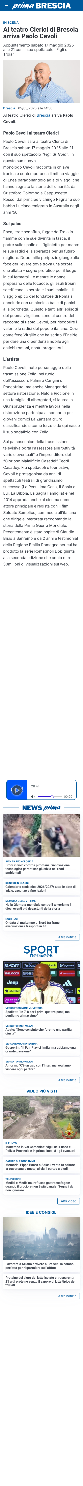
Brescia (43, 115)
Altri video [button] (68, 1201)
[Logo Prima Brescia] (41, 5)
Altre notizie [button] (67, 937)
